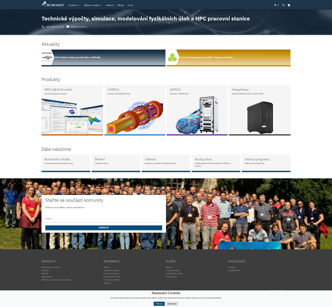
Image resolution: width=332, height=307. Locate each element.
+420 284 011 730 (54, 26)
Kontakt (231, 267)
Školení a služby (93, 5)
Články (120, 5)
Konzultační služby (174, 273)
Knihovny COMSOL (112, 280)
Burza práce (171, 276)
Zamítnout (172, 304)
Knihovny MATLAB (112, 276)
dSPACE (45, 273)
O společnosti (234, 270)
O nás (130, 5)
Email (48, 218)
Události (110, 5)
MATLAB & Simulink (50, 267)
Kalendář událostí (111, 270)
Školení (169, 267)
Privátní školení (172, 270)
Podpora (107, 283)
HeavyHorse (47, 276)
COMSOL (45, 270)
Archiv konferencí (111, 273)
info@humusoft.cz (78, 26)
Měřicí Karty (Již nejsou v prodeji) (56, 280)
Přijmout (159, 304)
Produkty (74, 5)
